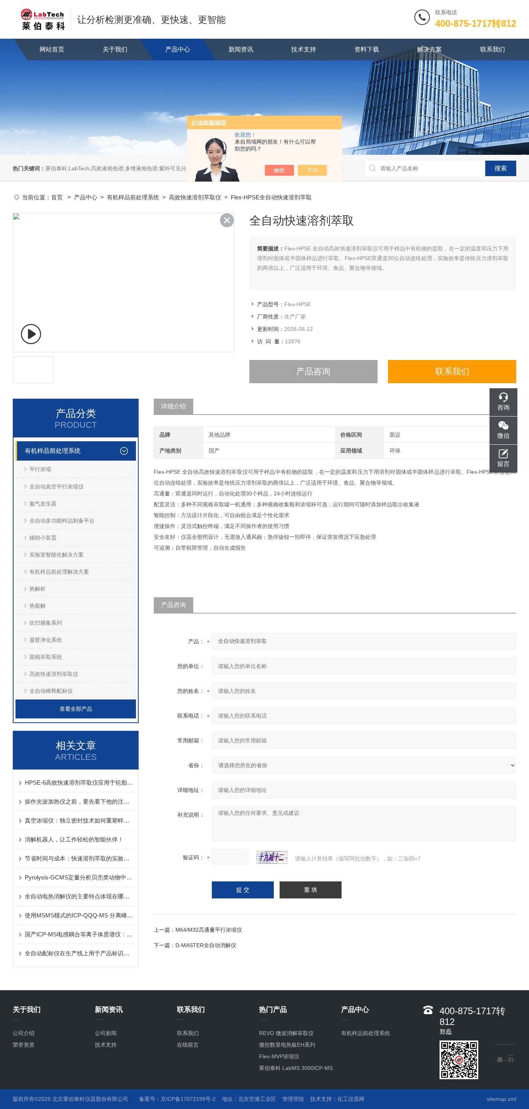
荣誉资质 (23, 1045)
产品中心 (177, 49)
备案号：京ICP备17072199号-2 (177, 1099)
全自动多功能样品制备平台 (61, 521)
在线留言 (188, 1045)
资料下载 (366, 49)
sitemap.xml (501, 1099)
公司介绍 (23, 1033)
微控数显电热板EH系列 (287, 1045)
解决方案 (429, 49)
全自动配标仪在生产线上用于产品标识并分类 (79, 953)
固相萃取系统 (45, 657)
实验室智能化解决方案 (56, 555)
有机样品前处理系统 (133, 197)
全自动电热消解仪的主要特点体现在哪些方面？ (79, 896)
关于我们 (115, 49)
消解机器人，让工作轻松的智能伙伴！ (74, 839)
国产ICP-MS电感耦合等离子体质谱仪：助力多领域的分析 (79, 934)
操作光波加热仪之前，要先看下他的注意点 (79, 801)
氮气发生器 (43, 504)
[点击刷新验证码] (271, 857)
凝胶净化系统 (45, 640)
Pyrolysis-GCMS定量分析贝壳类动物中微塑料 (79, 877)
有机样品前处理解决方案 (59, 572)
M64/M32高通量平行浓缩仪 (208, 930)
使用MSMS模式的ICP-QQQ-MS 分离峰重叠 (79, 915)
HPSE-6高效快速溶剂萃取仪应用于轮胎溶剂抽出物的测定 (79, 782)
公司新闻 (106, 1033)
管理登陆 (293, 1099)
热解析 (37, 589)
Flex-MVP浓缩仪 (279, 1056)
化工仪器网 (350, 1099)
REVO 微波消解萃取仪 (286, 1033)
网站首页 (52, 49)
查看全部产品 (76, 709)
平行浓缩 (40, 469)
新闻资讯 (240, 49)
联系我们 (492, 49)
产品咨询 (313, 371)
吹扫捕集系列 (45, 623)
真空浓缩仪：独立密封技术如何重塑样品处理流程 (79, 820)
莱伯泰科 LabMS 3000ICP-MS (296, 1068)
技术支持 (303, 49)
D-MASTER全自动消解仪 (205, 945)
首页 (57, 197)
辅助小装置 (43, 538)
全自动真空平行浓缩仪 (56, 486)
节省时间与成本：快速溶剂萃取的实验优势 (79, 858)
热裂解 (37, 606)
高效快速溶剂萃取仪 (195, 197)
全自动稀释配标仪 (51, 691)
